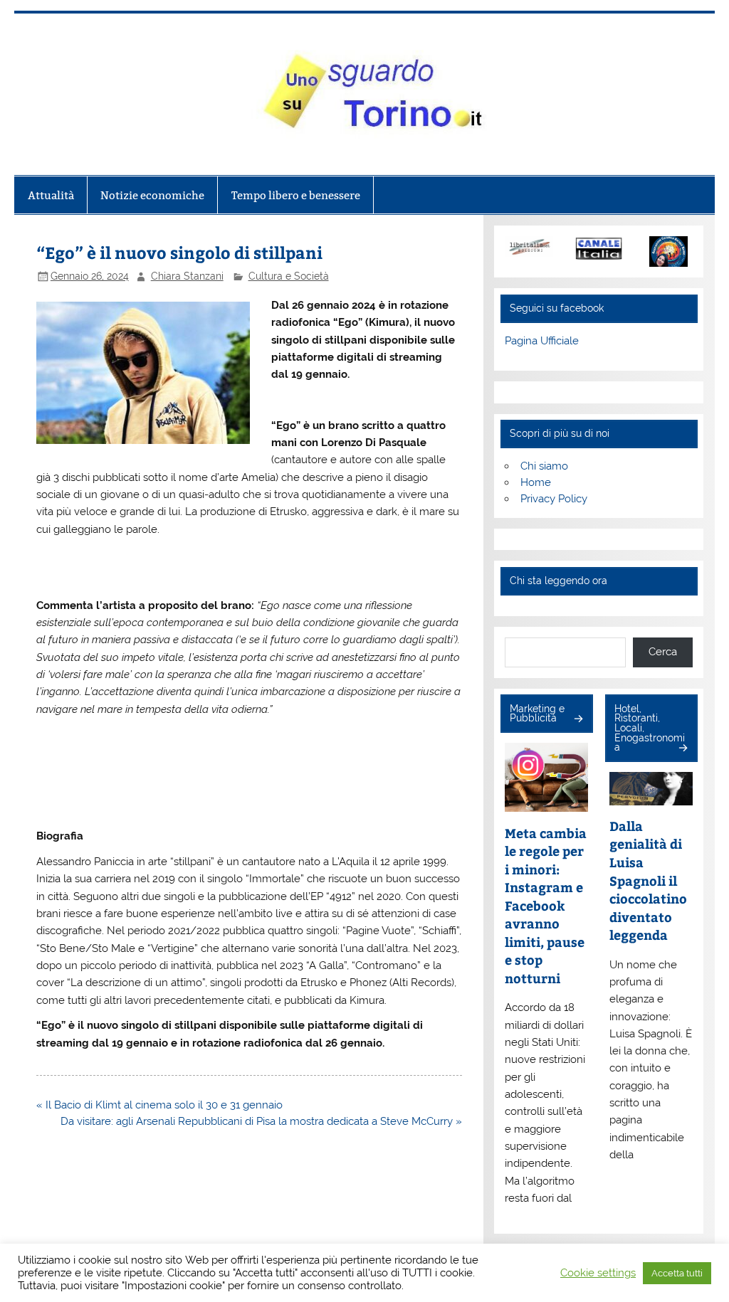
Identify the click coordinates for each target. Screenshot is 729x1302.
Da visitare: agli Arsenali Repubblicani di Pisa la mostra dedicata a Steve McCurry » (261, 1121)
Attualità (51, 195)
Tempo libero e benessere (295, 195)
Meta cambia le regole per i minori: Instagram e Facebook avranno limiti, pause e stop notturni (546, 905)
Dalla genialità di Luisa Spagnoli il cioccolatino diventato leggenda (648, 880)
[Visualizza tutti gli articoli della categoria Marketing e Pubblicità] (578, 720)
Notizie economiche (152, 195)
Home (535, 482)
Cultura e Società (288, 276)
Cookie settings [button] (598, 1272)
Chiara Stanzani (187, 276)
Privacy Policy (553, 498)
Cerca (663, 651)
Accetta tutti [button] (677, 1273)
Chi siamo (544, 466)
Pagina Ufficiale (542, 340)
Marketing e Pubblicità (537, 713)
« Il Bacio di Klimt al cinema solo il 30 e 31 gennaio (159, 1105)
